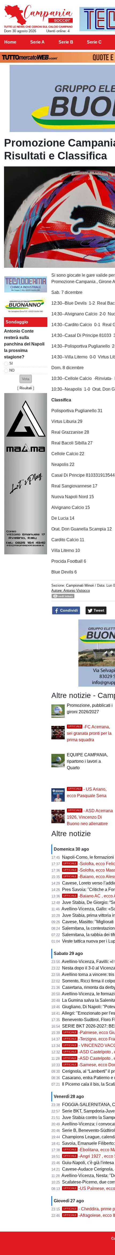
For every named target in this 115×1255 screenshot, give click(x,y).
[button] (26, 379)
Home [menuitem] (10, 42)
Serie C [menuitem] (94, 42)
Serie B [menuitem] (66, 42)
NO (11, 370)
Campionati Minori (80, 585)
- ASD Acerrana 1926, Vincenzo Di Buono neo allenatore (90, 817)
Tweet (98, 610)
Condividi (68, 610)
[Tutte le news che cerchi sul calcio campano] (38, 16)
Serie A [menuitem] (37, 42)
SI (11, 363)
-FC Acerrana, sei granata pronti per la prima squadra (89, 733)
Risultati (26, 388)
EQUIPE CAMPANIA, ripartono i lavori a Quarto (87, 761)
